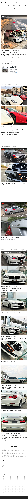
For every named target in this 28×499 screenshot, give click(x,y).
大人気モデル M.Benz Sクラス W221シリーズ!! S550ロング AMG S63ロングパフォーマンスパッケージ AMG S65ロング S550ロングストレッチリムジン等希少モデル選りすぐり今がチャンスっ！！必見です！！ (14, 457)
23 (10, 480)
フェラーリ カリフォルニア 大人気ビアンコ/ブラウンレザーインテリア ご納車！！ (12, 13)
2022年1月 (3, 486)
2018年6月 (7, 489)
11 (17, 478)
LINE (1, 2)
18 (17, 479)
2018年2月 (21, 489)
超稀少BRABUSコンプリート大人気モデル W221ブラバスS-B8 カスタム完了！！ (8, 239)
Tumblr (4, 2)
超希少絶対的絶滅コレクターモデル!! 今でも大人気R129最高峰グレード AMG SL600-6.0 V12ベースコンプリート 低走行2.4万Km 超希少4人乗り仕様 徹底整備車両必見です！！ (14, 450)
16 (10, 479)
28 (3, 481)
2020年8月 (14, 486)
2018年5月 (10, 489)
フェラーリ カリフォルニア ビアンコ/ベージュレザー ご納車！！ (10, 84)
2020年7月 (17, 486)
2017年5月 (3, 492)
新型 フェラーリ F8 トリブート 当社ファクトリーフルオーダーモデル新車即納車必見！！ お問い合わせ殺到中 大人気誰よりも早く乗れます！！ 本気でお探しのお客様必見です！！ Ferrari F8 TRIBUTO (14, 455)
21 (3, 480)
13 (24, 478)
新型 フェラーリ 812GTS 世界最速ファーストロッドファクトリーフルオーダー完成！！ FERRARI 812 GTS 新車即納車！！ (13, 453)
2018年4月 (14, 489)
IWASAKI (14, 2)
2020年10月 (7, 486)
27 (24, 480)
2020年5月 (24, 486)
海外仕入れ (3, 467)
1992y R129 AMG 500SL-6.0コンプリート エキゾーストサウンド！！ (10, 146)
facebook (3, 2)
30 (10, 481)
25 (17, 480)
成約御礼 (3, 466)
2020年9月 (10, 486)
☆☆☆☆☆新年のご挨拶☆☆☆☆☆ (5, 452)
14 (3, 479)
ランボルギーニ (4, 471)
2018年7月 (3, 489)
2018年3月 (17, 489)
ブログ (22, 147)
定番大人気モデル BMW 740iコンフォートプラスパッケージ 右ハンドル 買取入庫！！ (13, 249)
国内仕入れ (22, 250)
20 (24, 479)
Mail (7, 2)
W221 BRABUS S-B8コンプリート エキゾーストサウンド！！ (9, 200)
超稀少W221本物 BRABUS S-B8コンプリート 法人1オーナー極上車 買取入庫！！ (8, 241)
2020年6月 (21, 486)
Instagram (5, 2)
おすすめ (3, 461)
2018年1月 (24, 489)
